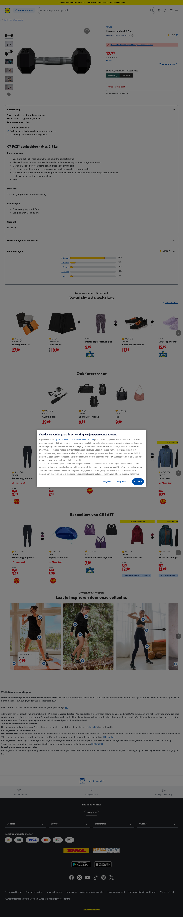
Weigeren (107, 481)
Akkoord (138, 481)
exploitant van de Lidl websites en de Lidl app (74, 439)
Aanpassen (121, 481)
